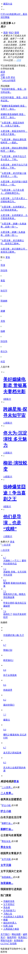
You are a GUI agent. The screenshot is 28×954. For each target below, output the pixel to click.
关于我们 (5, 934)
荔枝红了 (7, 614)
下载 (3, 77)
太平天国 (6, 865)
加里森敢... (7, 883)
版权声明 (11, 937)
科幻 (11, 32)
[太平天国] (6, 859)
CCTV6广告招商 (9, 943)
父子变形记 (8, 904)
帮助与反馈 (6, 940)
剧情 (17, 32)
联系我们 (22, 937)
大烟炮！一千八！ (12, 560)
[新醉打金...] (7, 823)
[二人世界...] (7, 787)
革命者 (6, 907)
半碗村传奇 (8, 901)
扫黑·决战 (8, 926)
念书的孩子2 (9, 910)
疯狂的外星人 (10, 923)
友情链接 (18, 940)
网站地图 (16, 934)
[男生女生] (6, 841)
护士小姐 (6, 811)
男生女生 (6, 847)
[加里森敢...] (7, 877)
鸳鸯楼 (6, 583)
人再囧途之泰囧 (11, 929)
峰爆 (5, 919)
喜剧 (5, 32)
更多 (8, 257)
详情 (19, 60)
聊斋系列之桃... (10, 594)
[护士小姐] (6, 805)
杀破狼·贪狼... (10, 572)
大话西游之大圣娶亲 (13, 916)
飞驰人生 (7, 913)
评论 (13, 77)
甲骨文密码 (8, 603)
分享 (8, 77)
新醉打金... (7, 829)
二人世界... (7, 793)
